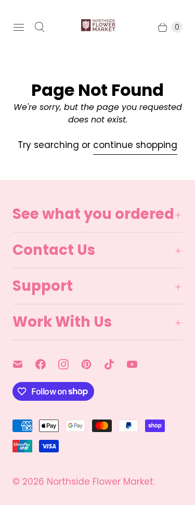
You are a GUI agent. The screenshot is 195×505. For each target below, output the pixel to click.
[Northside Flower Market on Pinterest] (92, 364)
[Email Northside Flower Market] (23, 364)
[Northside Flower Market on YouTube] (138, 364)
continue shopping (135, 145)
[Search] (39, 27)
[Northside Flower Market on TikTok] (115, 364)
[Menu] (18, 27)
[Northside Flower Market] (98, 27)
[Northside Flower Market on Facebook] (46, 364)
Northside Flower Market (100, 481)
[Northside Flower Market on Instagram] (69, 364)
